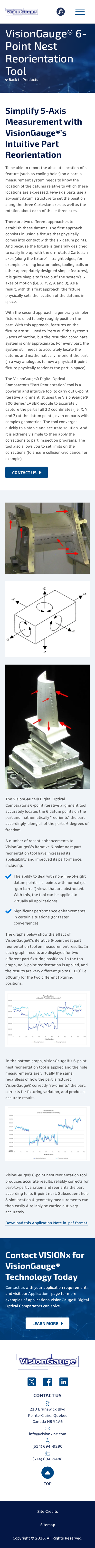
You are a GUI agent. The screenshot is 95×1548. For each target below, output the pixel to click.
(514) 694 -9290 (47, 1446)
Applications (39, 1293)
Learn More (45, 1323)
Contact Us (24, 472)
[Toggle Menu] (80, 12)
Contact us (15, 1287)
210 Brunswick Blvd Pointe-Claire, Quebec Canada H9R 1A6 (47, 1415)
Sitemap (47, 1524)
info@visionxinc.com (47, 1434)
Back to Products (23, 79)
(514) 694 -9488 (47, 1459)
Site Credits (47, 1511)
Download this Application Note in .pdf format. (46, 1223)
